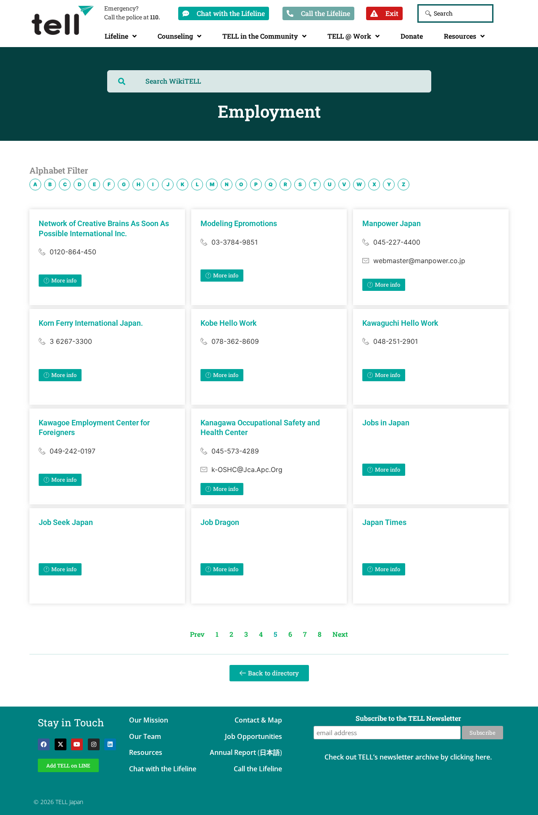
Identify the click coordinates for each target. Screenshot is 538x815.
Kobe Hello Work (228, 323)
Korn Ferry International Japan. (91, 323)
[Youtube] (77, 744)
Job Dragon (219, 522)
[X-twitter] (60, 744)
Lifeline (116, 36)
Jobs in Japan (385, 422)
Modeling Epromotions (238, 223)
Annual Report (233, 752)
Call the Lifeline (258, 768)
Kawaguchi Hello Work (400, 323)
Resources (460, 36)
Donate (412, 36)
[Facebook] (44, 744)
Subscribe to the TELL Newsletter (408, 719)
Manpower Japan (391, 223)
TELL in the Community (260, 36)
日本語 (270, 752)
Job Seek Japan (66, 522)
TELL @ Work (349, 36)
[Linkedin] (110, 744)
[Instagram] (94, 744)
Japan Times (384, 522)
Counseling (175, 36)
